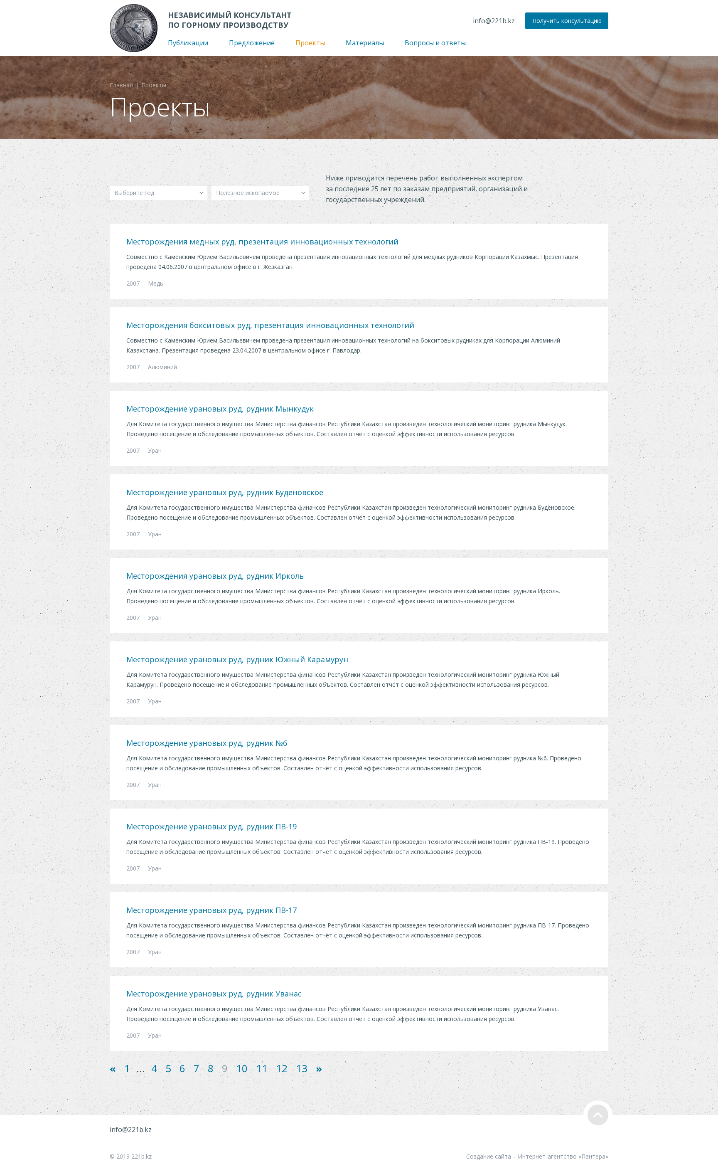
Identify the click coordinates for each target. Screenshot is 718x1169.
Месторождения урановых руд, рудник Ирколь (215, 576)
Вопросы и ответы (435, 42)
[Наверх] (598, 1115)
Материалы (365, 42)
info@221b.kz (494, 20)
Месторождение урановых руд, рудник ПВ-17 (211, 910)
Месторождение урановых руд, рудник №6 (206, 743)
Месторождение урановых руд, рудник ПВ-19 (211, 826)
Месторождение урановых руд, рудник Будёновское (224, 492)
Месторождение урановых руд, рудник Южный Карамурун (237, 659)
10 (242, 1068)
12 (282, 1068)
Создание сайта (488, 1156)
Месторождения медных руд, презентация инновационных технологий (262, 242)
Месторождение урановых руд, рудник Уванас (214, 994)
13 (301, 1068)
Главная (121, 85)
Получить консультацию (567, 21)
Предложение (252, 42)
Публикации (188, 42)
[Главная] (133, 28)
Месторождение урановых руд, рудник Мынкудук (220, 409)
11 (262, 1068)
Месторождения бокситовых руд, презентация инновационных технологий (270, 325)
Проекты (310, 42)
